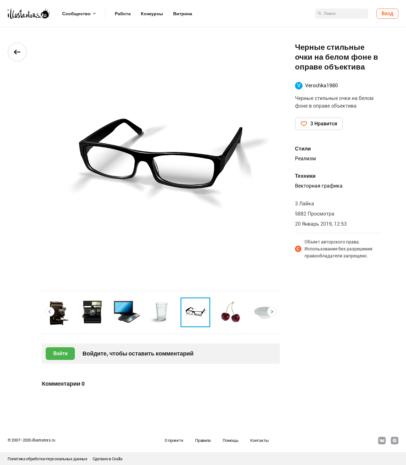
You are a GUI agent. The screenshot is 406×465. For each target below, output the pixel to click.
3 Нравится (323, 124)
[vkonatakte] (382, 440)
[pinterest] (394, 440)
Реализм (305, 159)
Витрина (182, 13)
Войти (60, 353)
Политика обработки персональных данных (48, 458)
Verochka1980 (321, 86)
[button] (50, 311)
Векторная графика (319, 186)
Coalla (117, 458)
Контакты (259, 440)
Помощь (230, 440)
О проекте (174, 440)
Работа (123, 13)
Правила (203, 440)
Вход (387, 13)
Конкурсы (152, 13)
